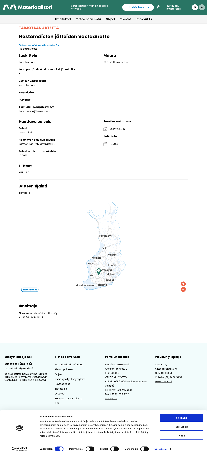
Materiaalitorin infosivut (69, 364)
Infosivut (142, 19)
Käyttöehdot (62, 384)
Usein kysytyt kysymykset (70, 379)
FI (195, 7)
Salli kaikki (181, 417)
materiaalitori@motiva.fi (19, 368)
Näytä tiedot (160, 449)
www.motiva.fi (163, 381)
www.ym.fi (111, 398)
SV (202, 7)
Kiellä (182, 435)
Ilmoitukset (63, 19)
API (57, 403)
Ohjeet (110, 19)
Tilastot (125, 19)
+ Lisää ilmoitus (138, 7)
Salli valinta (182, 426)
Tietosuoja (61, 389)
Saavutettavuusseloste (68, 398)
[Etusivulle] (27, 7)
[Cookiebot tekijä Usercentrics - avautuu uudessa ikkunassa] (19, 449)
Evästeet (60, 393)
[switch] (90, 449)
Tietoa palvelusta (88, 19)
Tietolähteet (30, 289)
